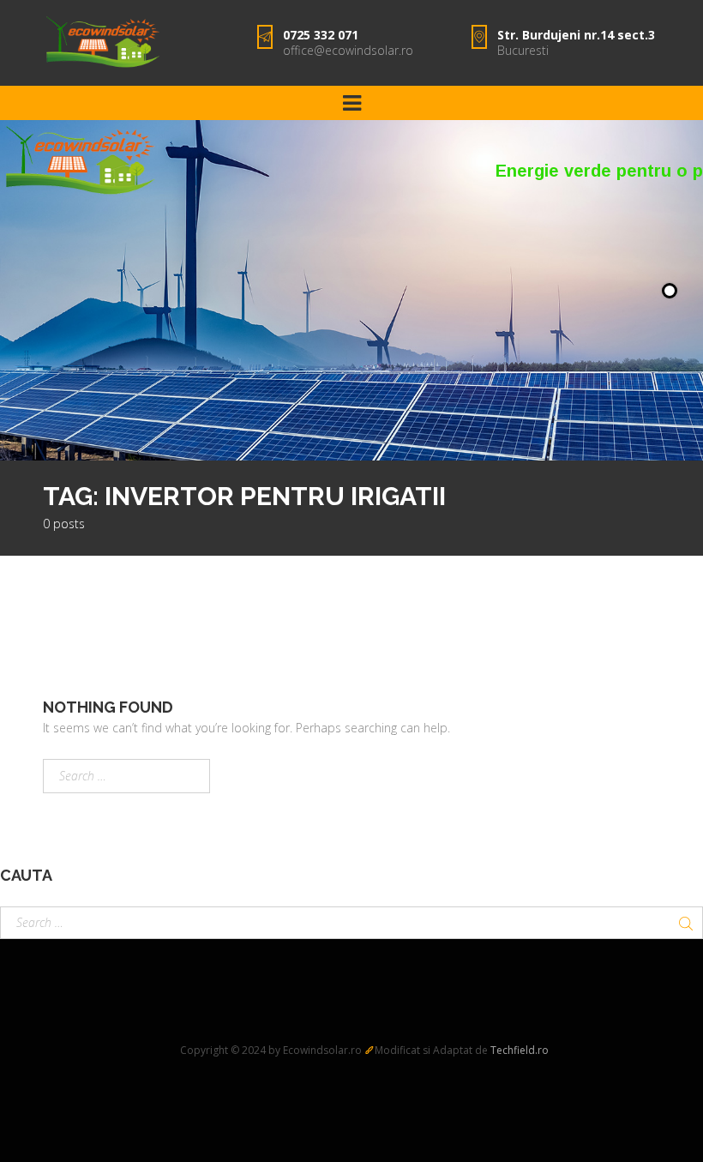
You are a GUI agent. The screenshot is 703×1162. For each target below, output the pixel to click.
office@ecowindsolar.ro (348, 50)
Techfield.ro (519, 1050)
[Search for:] (126, 776)
